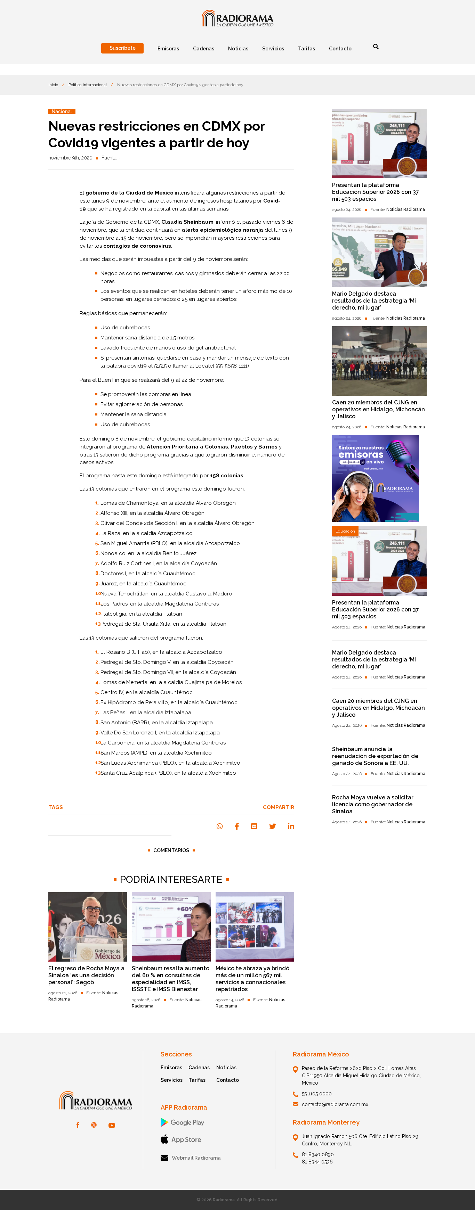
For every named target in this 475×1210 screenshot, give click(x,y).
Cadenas (199, 1067)
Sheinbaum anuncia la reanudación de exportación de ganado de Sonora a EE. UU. (375, 756)
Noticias (226, 1067)
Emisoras (171, 1067)
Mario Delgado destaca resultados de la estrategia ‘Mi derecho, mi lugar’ (374, 300)
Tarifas (197, 1080)
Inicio (53, 84)
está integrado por (202, 475)
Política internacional (88, 84)
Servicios (172, 1080)
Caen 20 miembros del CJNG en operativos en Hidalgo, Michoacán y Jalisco (378, 409)
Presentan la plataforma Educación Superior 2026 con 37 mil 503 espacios (375, 192)
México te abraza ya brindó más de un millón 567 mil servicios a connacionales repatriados (252, 979)
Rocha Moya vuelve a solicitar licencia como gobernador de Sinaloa (372, 804)
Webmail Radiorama (196, 1158)
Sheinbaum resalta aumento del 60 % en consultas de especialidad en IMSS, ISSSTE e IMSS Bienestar (170, 979)
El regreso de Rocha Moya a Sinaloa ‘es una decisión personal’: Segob (86, 975)
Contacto (227, 1080)
